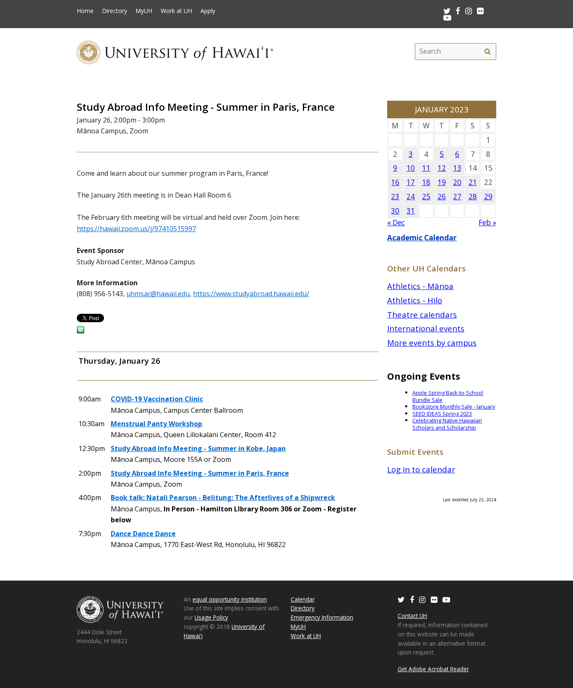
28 (473, 196)
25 (426, 196)
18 (426, 182)
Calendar (303, 599)
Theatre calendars (422, 314)
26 (442, 196)
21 (473, 182)
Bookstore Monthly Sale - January (453, 406)
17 (410, 182)
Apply (208, 11)
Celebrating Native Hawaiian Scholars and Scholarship (447, 424)
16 (395, 182)
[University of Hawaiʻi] (175, 51)
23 (395, 196)
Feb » (487, 222)
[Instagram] (422, 599)
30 (395, 211)
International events (425, 328)
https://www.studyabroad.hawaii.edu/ (251, 293)
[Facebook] (412, 599)
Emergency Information (322, 617)
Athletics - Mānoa (420, 286)
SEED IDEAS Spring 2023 (442, 413)
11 (426, 168)
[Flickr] (434, 599)
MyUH (143, 11)
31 (410, 211)
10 (410, 168)
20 (457, 182)
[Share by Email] (80, 331)
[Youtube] (447, 17)
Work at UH (176, 11)
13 (457, 168)
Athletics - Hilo (414, 300)
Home (85, 11)
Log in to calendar (421, 469)
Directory (114, 11)
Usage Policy (211, 617)
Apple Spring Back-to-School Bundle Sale (447, 396)
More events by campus (432, 342)
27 (457, 196)
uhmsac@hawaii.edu (158, 293)
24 (410, 196)
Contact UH (412, 616)
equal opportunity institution (230, 599)
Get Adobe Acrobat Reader (433, 669)
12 (442, 168)
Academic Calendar (422, 237)
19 (442, 182)
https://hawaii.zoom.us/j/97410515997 (136, 228)
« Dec (396, 222)
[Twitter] (401, 599)
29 (488, 196)
